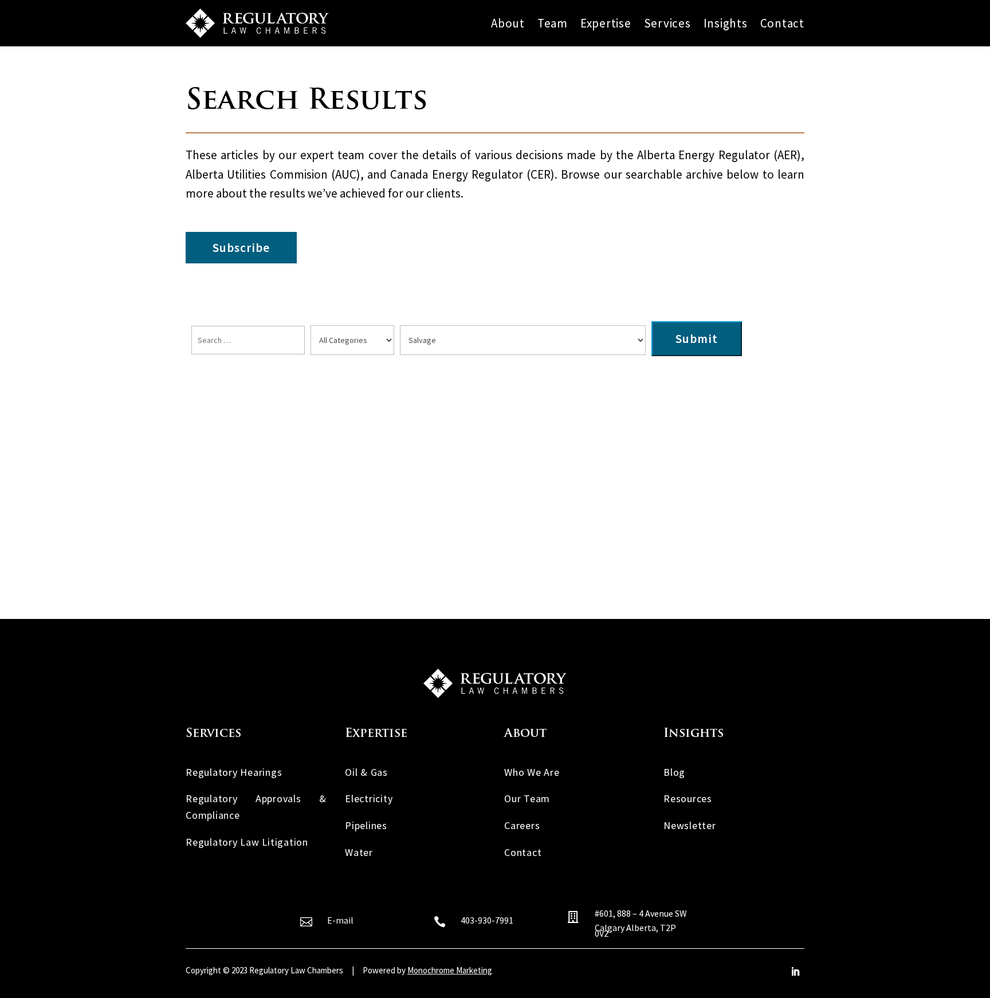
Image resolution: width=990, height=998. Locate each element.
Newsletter (689, 825)
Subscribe (241, 247)
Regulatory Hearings (234, 772)
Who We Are (532, 772)
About (508, 24)
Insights (726, 24)
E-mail (340, 920)
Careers (522, 825)
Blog (674, 772)
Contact (782, 24)
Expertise (605, 24)
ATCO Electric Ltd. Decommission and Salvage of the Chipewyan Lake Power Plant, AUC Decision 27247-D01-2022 (493, 403)
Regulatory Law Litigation (247, 842)
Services (667, 24)
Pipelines (366, 825)
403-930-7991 (487, 920)
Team (552, 24)
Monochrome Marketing (449, 970)
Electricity (368, 798)
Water (359, 852)
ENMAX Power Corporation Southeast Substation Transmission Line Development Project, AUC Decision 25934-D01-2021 (491, 484)
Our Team (527, 798)
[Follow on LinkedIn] (795, 972)
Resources (687, 798)
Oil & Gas (366, 772)
